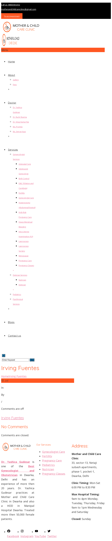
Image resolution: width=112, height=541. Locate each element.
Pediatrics (17, 294)
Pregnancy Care (25, 260)
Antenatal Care (25, 164)
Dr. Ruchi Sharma (20, 117)
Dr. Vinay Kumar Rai (21, 122)
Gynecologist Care (26, 198)
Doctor (12, 102)
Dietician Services (20, 275)
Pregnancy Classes (26, 265)
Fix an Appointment (12, 16)
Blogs (11, 322)
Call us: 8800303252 (10, 4)
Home (11, 61)
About (11, 75)
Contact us (14, 335)
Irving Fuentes (18, 376)
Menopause (23, 256)
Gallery (16, 80)
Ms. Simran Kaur (19, 131)
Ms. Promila (17, 127)
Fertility (22, 193)
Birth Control (24, 178)
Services (13, 149)
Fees (15, 84)
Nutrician (22, 280)
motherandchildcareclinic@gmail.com (18, 9)
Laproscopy (24, 241)
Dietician (22, 285)
